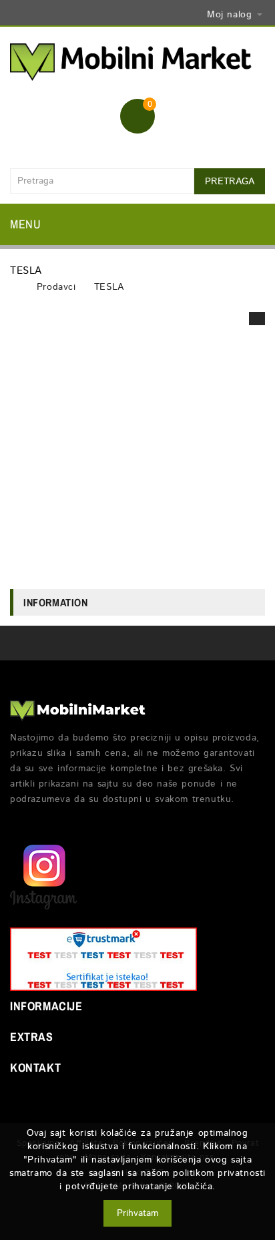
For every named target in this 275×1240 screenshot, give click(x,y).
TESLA (109, 287)
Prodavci (56, 287)
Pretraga (229, 181)
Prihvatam (137, 1213)
